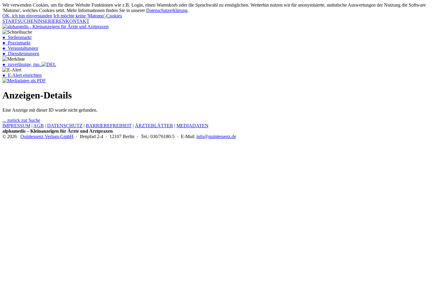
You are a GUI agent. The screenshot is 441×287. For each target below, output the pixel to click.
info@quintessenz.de (216, 136)
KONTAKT (77, 21)
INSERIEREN (51, 21)
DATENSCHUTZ (64, 125)
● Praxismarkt (16, 42)
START (9, 21)
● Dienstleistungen (20, 53)
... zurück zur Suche (21, 120)
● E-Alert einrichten (22, 75)
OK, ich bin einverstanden (27, 15)
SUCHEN (27, 21)
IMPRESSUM (16, 125)
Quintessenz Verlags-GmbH (47, 136)
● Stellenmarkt (17, 37)
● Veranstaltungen (20, 48)
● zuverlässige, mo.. (22, 64)
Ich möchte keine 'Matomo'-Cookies (87, 15)
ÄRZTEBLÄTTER (154, 125)
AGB (38, 125)
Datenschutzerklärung (167, 10)
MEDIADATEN (192, 125)
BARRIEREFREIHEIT (109, 125)
